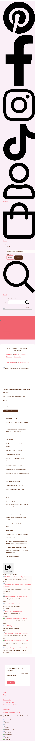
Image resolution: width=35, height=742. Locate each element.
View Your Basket (11, 362)
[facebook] (19, 85)
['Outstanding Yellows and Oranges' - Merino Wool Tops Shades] (17, 586)
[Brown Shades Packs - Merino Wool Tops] (11, 373)
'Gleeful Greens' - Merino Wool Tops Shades (15, 579)
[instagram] (19, 123)
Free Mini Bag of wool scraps (11, 628)
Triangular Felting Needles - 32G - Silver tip (14, 650)
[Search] (27, 302)
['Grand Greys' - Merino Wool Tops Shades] (15, 596)
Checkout (18, 257)
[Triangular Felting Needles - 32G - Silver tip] (15, 648)
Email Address (12, 675)
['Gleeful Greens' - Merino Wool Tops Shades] (15, 576)
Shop (4, 323)
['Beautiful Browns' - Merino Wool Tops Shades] (5, 373)
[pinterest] (19, 33)
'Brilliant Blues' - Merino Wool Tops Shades (14, 621)
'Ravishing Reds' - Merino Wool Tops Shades (15, 635)
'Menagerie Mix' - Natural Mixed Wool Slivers (15, 643)
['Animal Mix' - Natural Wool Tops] (12, 611)
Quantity (5, 406)
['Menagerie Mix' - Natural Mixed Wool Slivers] (15, 640)
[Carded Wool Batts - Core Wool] (12, 603)
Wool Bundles (17, 357)
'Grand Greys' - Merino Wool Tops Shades (14, 599)
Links (4, 335)
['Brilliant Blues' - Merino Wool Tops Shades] (15, 618)
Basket (10, 257)
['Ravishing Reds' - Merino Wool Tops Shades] (15, 633)
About (4, 326)
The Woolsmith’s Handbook (10, 333)
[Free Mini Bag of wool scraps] (11, 626)
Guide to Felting (7, 331)
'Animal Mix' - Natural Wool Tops (11, 613)
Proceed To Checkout (22, 362)
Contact (5, 328)
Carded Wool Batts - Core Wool (11, 606)
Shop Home (9, 354)
